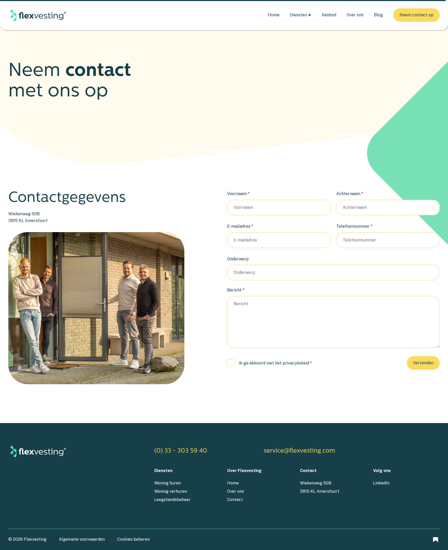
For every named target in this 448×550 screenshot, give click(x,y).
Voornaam (238, 193)
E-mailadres (240, 226)
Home (273, 14)
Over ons (355, 14)
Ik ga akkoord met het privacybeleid (275, 363)
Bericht (235, 290)
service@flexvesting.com (299, 451)
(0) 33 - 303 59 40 (180, 451)
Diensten (298, 14)
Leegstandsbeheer (172, 499)
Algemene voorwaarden (82, 539)
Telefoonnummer (354, 226)
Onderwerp (238, 258)
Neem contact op (416, 14)
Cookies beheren (133, 539)
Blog (378, 14)
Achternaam (349, 193)
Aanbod (328, 14)
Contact (235, 499)
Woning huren (167, 483)
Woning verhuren (170, 491)
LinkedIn (381, 483)
